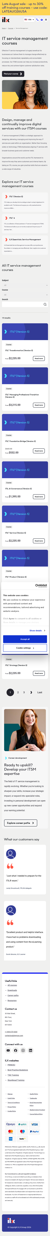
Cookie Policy (12, 1111)
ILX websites (12, 1060)
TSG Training (13, 1075)
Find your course (11, 74)
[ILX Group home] (5, 19)
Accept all (25, 639)
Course (5, 290)
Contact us (11, 1008)
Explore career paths (18, 822)
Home (4, 28)
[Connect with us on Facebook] (15, 1050)
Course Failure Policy (36, 1114)
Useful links (11, 1098)
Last (39, 692)
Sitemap (10, 1094)
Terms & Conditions (14, 1102)
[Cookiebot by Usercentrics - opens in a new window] (35, 586)
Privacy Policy (12, 1107)
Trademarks (33, 1098)
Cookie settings (23, 648)
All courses (12, 985)
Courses (10, 28)
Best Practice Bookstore (18, 1070)
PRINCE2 (11, 1065)
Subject (5, 280)
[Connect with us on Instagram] (23, 1050)
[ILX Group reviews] (22, 1138)
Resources (12, 1000)
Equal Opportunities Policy (36, 1104)
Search (5, 299)
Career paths (13, 995)
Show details (36, 630)
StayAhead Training (16, 1080)
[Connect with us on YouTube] (8, 1050)
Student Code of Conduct (37, 1110)
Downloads (12, 990)
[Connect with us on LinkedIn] (30, 1050)
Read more (39, 358)
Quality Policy (34, 1094)
